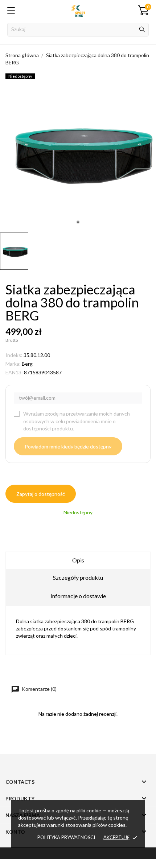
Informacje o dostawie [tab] (78, 595)
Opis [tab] (78, 560)
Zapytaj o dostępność (40, 494)
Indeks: (13, 355)
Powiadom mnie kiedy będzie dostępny (68, 446)
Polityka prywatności (66, 837)
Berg (27, 364)
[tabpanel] (78, 151)
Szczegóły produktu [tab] (78, 577)
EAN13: (14, 372)
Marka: (13, 364)
